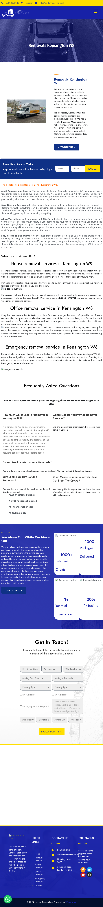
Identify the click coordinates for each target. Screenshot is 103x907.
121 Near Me (70, 902)
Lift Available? (28, 694)
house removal (67, 297)
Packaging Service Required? (35, 706)
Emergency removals (13, 363)
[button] (95, 11)
